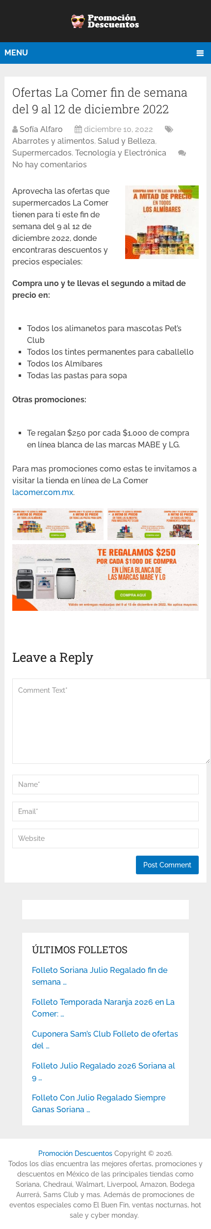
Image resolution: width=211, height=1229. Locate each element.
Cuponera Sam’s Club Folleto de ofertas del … (105, 1039)
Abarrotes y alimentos (53, 141)
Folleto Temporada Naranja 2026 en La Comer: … (103, 1008)
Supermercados (42, 152)
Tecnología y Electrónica (120, 152)
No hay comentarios (49, 164)
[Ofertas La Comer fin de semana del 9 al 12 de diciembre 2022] (162, 256)
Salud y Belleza (126, 141)
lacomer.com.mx (42, 492)
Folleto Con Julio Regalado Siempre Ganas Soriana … (98, 1103)
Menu (16, 52)
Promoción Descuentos (75, 1153)
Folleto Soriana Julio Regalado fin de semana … (99, 976)
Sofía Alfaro (41, 129)
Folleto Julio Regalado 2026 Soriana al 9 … (103, 1071)
